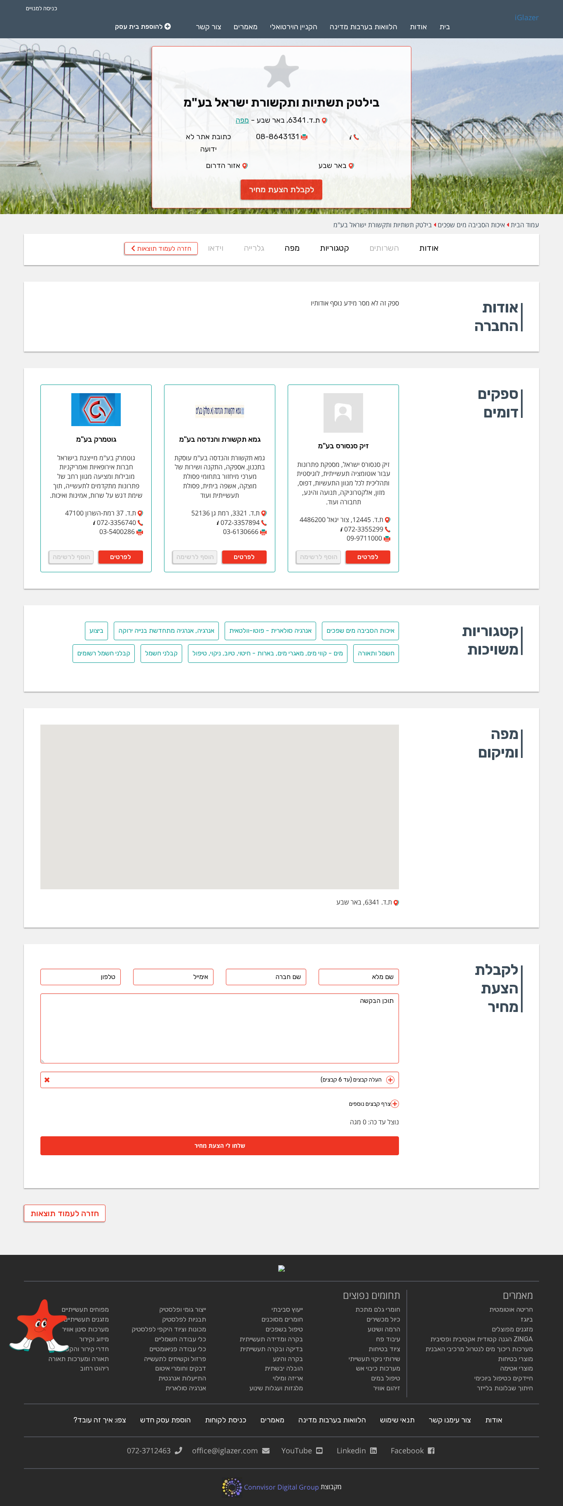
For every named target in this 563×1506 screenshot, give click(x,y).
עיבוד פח (388, 1339)
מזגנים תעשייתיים (86, 1319)
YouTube (299, 1450)
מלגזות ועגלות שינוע (276, 1388)
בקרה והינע (288, 1359)
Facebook (409, 1450)
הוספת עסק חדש (165, 1419)
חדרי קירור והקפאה (83, 1349)
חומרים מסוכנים (282, 1319)
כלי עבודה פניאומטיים (177, 1349)
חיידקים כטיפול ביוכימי (503, 1378)
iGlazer (527, 17)
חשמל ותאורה (376, 653)
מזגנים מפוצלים (512, 1329)
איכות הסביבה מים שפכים (471, 224)
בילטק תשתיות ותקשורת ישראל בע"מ (382, 224)
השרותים (384, 248)
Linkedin (353, 1450)
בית (444, 27)
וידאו (215, 248)
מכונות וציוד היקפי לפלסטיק (168, 1329)
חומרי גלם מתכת (377, 1309)
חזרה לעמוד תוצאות (163, 248)
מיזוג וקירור (94, 1339)
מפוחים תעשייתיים (85, 1309)
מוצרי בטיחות (515, 1359)
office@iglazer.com (227, 1450)
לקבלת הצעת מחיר (281, 189)
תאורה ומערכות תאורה (78, 1359)
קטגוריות (334, 248)
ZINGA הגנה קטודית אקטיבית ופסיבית (481, 1339)
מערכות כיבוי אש (378, 1368)
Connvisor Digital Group (280, 1487)
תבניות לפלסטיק (184, 1319)
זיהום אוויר (386, 1388)
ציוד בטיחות (384, 1349)
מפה (242, 120)
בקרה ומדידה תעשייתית (271, 1339)
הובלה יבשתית (284, 1368)
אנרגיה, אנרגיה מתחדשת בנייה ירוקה (166, 630)
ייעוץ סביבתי (287, 1309)
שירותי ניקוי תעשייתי (374, 1359)
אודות (418, 27)
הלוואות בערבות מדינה (363, 27)
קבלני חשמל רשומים (103, 653)
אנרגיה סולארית (185, 1388)
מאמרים (246, 27)
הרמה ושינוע (384, 1329)
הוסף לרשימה (319, 557)
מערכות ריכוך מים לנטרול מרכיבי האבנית (479, 1349)
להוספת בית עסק (139, 26)
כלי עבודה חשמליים (180, 1339)
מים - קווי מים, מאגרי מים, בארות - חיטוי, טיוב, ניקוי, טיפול (267, 653)
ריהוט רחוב (94, 1368)
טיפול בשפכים (284, 1329)
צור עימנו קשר (450, 1419)
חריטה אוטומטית (511, 1309)
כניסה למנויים (41, 8)
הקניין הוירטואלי (293, 27)
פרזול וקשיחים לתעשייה (175, 1359)
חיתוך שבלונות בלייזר (505, 1388)
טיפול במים (385, 1378)
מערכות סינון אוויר (85, 1329)
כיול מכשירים (383, 1319)
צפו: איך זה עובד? (99, 1419)
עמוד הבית (525, 224)
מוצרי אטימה (516, 1368)
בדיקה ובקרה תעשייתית (271, 1349)
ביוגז (527, 1319)
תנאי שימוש (397, 1419)
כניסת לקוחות (225, 1419)
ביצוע (96, 630)
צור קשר (208, 27)
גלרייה (254, 248)
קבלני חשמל (161, 653)
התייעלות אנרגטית (182, 1378)
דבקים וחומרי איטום (180, 1368)
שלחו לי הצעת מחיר (220, 1145)
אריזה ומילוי (288, 1378)
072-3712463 (151, 1450)
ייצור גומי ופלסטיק (182, 1309)
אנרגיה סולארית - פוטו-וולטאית (270, 630)
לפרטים (367, 557)
